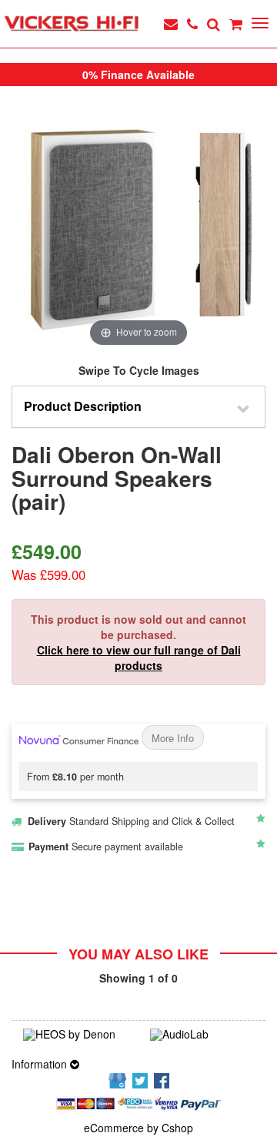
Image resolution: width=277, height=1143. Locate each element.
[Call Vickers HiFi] (192, 23)
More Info (173, 738)
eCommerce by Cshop (138, 1127)
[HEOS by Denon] (75, 1035)
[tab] (138, 406)
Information (41, 1064)
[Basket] (236, 23)
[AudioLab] (201, 1035)
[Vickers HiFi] (71, 23)
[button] (138, 407)
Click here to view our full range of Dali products (139, 657)
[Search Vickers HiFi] (213, 23)
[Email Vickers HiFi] (170, 23)
